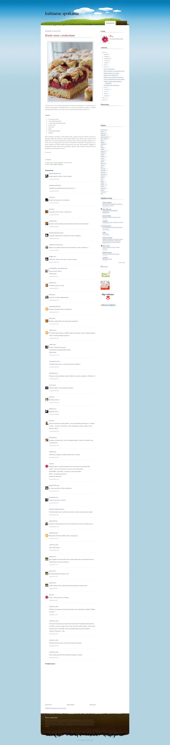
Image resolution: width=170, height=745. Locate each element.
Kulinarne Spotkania (61, 13)
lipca (105, 65)
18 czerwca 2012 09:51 (54, 250)
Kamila (51, 283)
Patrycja (51, 437)
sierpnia (106, 62)
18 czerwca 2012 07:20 (54, 179)
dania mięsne (104, 138)
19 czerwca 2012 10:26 (54, 431)
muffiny (103, 156)
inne (102, 145)
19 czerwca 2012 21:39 (54, 491)
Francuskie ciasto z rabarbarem (111, 85)
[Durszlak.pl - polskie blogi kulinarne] (104, 266)
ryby (102, 179)
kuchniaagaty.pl (107, 226)
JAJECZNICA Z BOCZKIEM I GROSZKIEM (110, 211)
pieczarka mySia (53, 185)
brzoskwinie (104, 130)
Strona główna (110, 23)
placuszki (103, 168)
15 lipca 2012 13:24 (53, 576)
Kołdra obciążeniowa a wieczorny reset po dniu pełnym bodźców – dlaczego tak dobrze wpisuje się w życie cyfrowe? (113, 240)
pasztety (103, 160)
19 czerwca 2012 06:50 (54, 414)
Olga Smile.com (107, 209)
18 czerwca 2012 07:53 (54, 191)
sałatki (102, 181)
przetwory (103, 172)
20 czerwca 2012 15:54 (54, 514)
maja (105, 87)
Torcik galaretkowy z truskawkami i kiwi (114, 71)
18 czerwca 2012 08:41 (54, 214)
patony (51, 556)
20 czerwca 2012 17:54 (54, 526)
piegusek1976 (52, 485)
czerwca (106, 67)
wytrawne (103, 192)
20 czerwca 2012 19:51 (54, 538)
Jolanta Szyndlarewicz (55, 509)
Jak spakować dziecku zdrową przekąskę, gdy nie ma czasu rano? (112, 204)
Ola (50, 420)
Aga (50, 209)
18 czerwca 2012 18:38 (54, 367)
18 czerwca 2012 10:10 (54, 262)
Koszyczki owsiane (107, 259)
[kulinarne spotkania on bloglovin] (108, 306)
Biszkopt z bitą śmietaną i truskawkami (113, 77)
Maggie (51, 256)
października (107, 58)
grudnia (106, 54)
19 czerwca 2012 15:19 (54, 445)
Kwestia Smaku (107, 216)
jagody (102, 149)
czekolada (103, 135)
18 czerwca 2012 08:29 (54, 202)
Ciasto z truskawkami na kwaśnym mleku (114, 79)
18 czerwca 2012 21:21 (54, 378)
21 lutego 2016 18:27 (53, 634)
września (106, 60)
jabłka (102, 147)
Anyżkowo (105, 257)
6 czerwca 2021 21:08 (53, 645)
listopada (106, 56)
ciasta (51, 164)
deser (102, 140)
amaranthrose (53, 361)
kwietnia (106, 89)
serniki (102, 183)
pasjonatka (52, 497)
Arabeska (105, 221)
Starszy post (93, 704)
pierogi (102, 165)
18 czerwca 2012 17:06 (54, 355)
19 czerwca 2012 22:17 (54, 503)
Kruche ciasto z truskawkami (60, 35)
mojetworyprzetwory (54, 233)
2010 (104, 100)
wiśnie (102, 190)
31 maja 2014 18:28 (53, 614)
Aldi (50, 397)
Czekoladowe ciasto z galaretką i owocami (113, 222)
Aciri (50, 197)
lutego (105, 93)
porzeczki (103, 170)
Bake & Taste (106, 246)
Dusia (50, 294)
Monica (51, 330)
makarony (103, 151)
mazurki (103, 153)
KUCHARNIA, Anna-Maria (56, 268)
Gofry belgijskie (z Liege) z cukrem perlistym (111, 248)
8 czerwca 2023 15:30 (53, 657)
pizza (102, 167)
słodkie (55, 164)
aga (50, 464)
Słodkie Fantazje (107, 252)
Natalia (51, 452)
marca (105, 91)
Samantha (52, 373)
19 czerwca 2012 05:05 (54, 402)
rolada (102, 177)
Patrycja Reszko (53, 173)
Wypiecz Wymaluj (107, 238)
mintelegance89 (53, 306)
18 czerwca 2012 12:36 (54, 300)
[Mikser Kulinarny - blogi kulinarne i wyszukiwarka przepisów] (106, 277)
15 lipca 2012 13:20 (53, 564)
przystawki (103, 174)
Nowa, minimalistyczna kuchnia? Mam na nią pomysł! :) (113, 228)
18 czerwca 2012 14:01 (54, 324)
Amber (51, 344)
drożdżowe (103, 144)
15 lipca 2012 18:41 (53, 588)
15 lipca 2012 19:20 (53, 600)
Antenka (51, 221)
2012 (104, 52)
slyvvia (51, 385)
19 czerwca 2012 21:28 (54, 479)
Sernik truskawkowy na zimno (111, 73)
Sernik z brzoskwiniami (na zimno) (111, 254)
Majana (51, 409)
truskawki (60, 164)
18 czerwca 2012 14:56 (54, 338)
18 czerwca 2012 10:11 (54, 276)
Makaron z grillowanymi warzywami (111, 217)
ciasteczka (103, 133)
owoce (102, 158)
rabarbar (103, 176)
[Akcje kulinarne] (108, 300)
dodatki (102, 142)
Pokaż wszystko (122, 262)
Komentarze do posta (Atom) (59, 708)
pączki (102, 161)
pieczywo (103, 163)
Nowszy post (48, 704)
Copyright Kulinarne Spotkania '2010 (85, 740)
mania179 (51, 521)
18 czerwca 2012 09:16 (54, 238)
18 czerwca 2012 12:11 (54, 288)
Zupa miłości (106, 234)
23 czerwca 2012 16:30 (54, 550)
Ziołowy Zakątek (107, 202)
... (121, 23)
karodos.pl (52, 533)
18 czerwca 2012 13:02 (54, 312)
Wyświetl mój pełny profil (116, 39)
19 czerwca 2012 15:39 (54, 457)
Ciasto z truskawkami (109, 69)
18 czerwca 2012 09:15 (54, 226)
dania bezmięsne (105, 137)
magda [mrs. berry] (54, 245)
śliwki (102, 186)
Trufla (104, 232)
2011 (104, 98)
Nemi (50, 318)
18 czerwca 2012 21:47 (54, 390)
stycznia (106, 95)
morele (102, 154)
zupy (102, 193)
